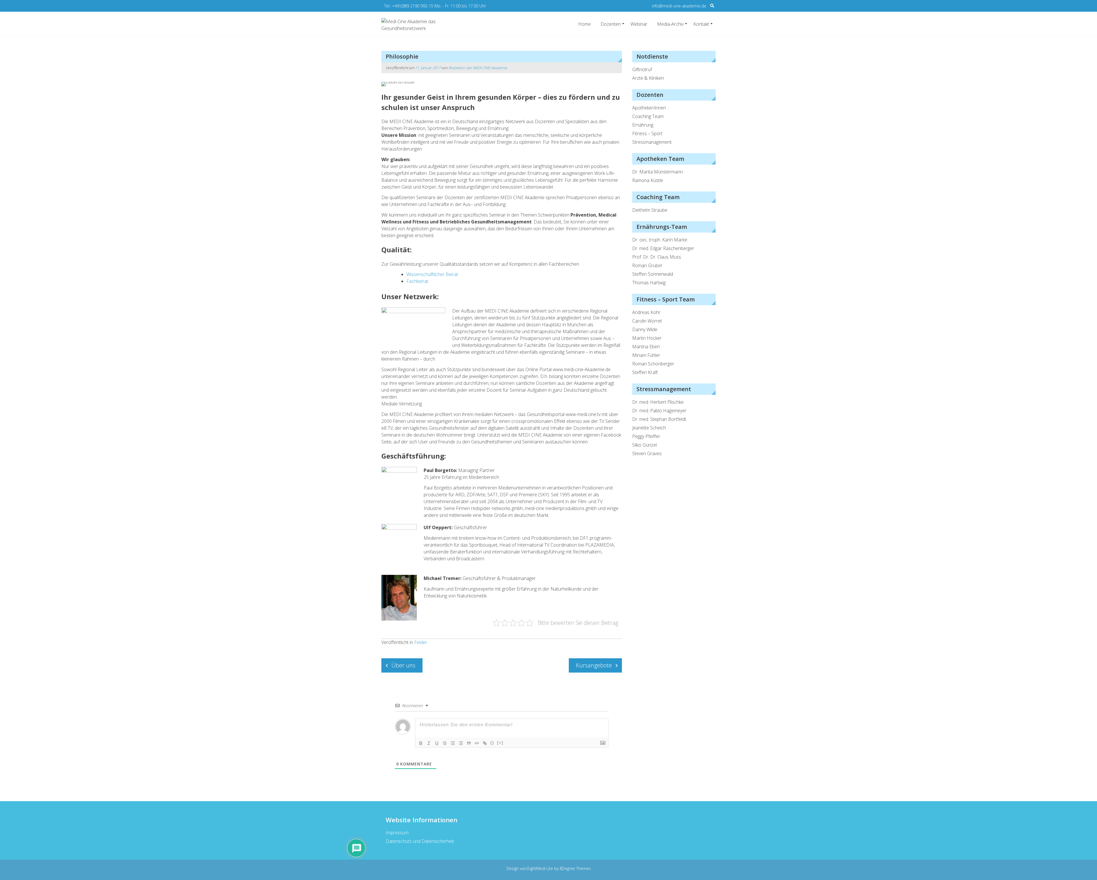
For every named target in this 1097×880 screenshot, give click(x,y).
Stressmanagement (652, 142)
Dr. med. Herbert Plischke (658, 402)
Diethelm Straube (649, 210)
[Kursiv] (429, 743)
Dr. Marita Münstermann (657, 172)
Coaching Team (648, 116)
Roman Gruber (647, 265)
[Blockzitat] (469, 743)
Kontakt (701, 24)
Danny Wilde (644, 329)
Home (584, 24)
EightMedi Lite (540, 868)
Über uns (403, 665)
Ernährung (642, 125)
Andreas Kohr (646, 312)
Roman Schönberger (653, 364)
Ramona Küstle (647, 180)
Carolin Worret (647, 321)
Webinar (638, 24)
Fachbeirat (417, 281)
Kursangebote (594, 665)
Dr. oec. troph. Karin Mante (659, 240)
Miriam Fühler (646, 355)
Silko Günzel (644, 445)
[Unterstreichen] (437, 743)
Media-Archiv (670, 24)
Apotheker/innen (649, 108)
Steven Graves (647, 453)
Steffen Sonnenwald (652, 274)
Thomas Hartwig (649, 282)
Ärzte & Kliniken (648, 78)
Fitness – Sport (647, 133)
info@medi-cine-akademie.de (679, 6)
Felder (420, 642)
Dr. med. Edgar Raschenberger (663, 248)
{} (492, 743)
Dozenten (610, 24)
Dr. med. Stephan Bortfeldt (659, 419)
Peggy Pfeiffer (646, 436)
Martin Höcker (647, 338)
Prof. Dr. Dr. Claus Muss (656, 257)
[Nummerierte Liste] (453, 743)
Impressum (397, 832)
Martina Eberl (646, 346)
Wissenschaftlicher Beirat (432, 274)
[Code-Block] (477, 743)
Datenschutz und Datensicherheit (420, 841)
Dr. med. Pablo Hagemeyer (659, 410)
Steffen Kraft (645, 372)
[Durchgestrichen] (445, 743)
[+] (500, 743)
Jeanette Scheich (649, 428)
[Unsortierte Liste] (461, 743)
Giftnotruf (642, 69)
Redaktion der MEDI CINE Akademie (478, 67)
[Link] (485, 743)
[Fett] (421, 743)
